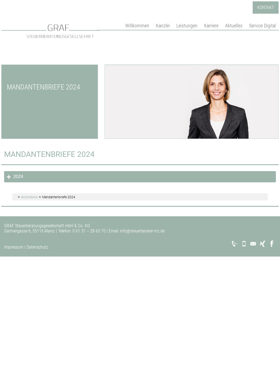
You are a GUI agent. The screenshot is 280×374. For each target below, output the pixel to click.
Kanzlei (163, 25)
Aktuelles (234, 25)
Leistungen (186, 25)
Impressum (13, 247)
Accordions (29, 197)
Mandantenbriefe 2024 (49, 154)
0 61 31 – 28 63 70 (88, 231)
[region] (140, 102)
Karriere (211, 25)
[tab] (140, 176)
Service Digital (262, 25)
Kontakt (265, 7)
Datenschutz (37, 247)
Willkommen (137, 25)
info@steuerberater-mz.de (142, 231)
